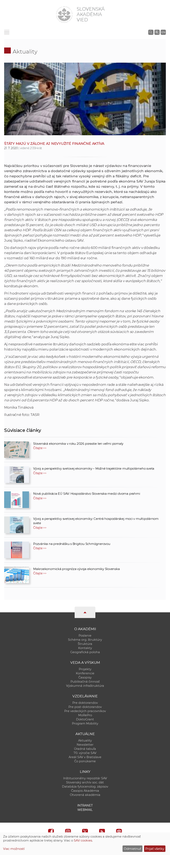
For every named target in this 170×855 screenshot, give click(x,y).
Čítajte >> (39, 448)
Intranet (85, 805)
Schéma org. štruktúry (85, 640)
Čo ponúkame (85, 761)
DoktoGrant (85, 719)
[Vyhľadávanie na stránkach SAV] (150, 32)
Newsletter (85, 745)
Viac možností (14, 849)
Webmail (85, 810)
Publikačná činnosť (85, 681)
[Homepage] (64, 14)
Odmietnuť (132, 849)
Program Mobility (85, 723)
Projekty (85, 669)
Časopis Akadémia (85, 791)
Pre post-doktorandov (85, 707)
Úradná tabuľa (85, 749)
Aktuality (25, 51)
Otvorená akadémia (85, 795)
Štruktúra (85, 644)
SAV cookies (83, 840)
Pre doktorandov (85, 703)
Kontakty (85, 648)
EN (163, 32)
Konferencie (85, 673)
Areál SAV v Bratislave (85, 757)
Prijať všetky (154, 849)
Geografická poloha (85, 652)
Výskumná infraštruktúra (85, 686)
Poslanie (85, 635)
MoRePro (85, 715)
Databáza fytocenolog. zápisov (85, 786)
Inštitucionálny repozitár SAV (85, 778)
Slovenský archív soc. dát (85, 782)
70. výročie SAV (85, 753)
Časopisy (85, 677)
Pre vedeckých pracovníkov (85, 711)
